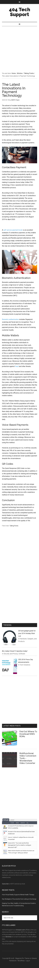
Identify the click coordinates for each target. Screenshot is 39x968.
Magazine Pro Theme (22, 958)
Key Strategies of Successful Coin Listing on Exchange (19, 899)
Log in (28, 960)
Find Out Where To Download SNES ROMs (28, 734)
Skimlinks (8, 937)
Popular (5, 820)
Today (12, 823)
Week (17, 823)
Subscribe (5, 884)
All (28, 823)
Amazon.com (20, 930)
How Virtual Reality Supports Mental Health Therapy (18, 894)
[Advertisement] (19, 47)
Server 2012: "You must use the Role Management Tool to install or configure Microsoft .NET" (19, 845)
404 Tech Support (19, 12)
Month (23, 823)
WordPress (21, 960)
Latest (12, 820)
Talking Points (14, 526)
